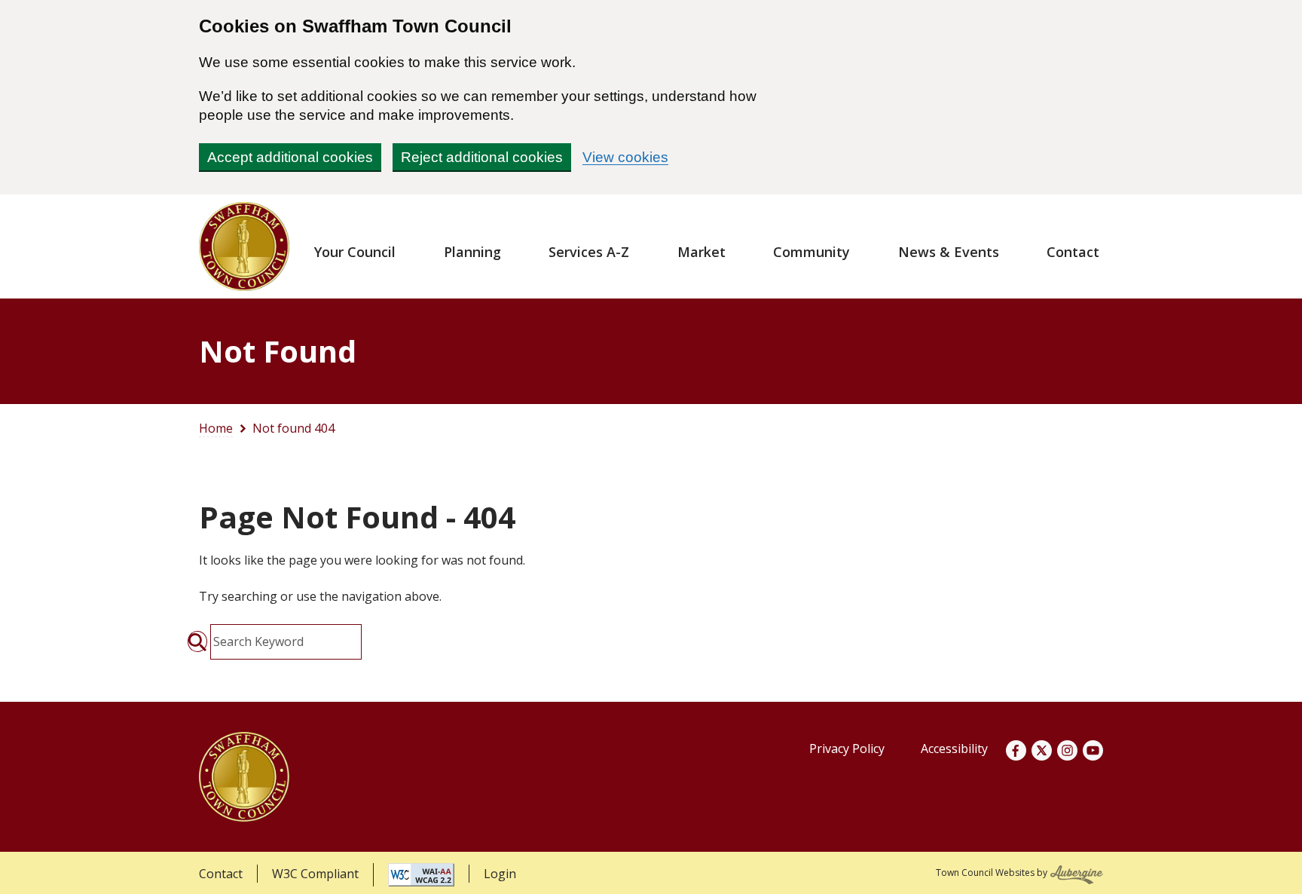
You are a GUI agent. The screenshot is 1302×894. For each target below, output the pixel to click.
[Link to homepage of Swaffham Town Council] (244, 246)
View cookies (625, 157)
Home (216, 428)
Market (701, 252)
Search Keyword (258, 641)
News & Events (948, 252)
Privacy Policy (847, 748)
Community (811, 252)
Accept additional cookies (290, 157)
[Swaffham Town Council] (244, 776)
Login (500, 873)
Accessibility (954, 748)
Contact (1073, 252)
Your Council (355, 252)
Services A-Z (589, 252)
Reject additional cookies (482, 157)
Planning (472, 252)
